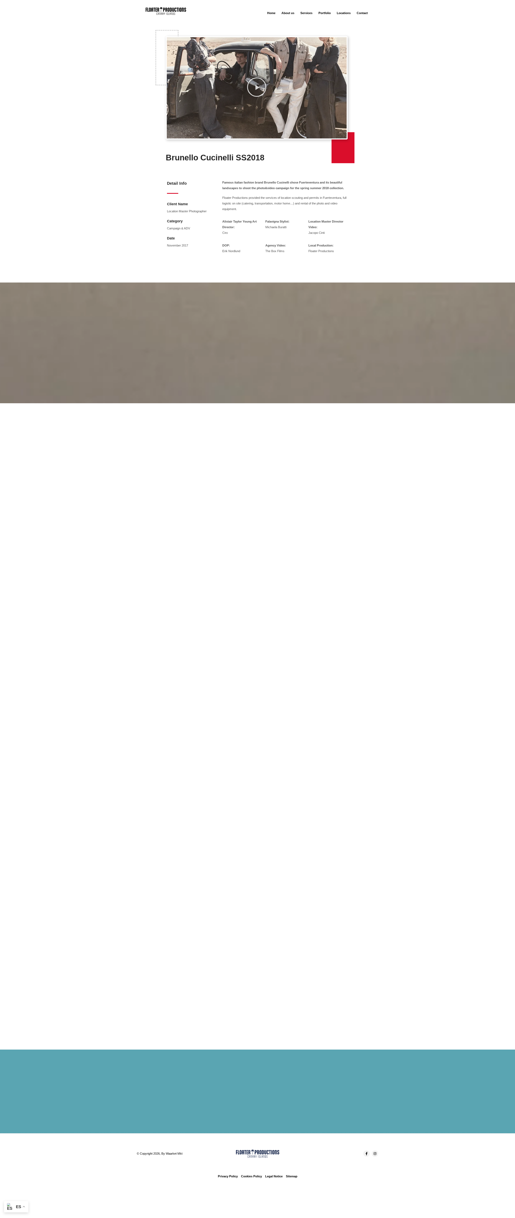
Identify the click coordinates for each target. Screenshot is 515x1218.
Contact (362, 13)
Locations (344, 13)
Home (271, 13)
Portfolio (324, 13)
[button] (257, 88)
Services (306, 13)
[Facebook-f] (366, 1153)
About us (287, 13)
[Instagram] (375, 1153)
